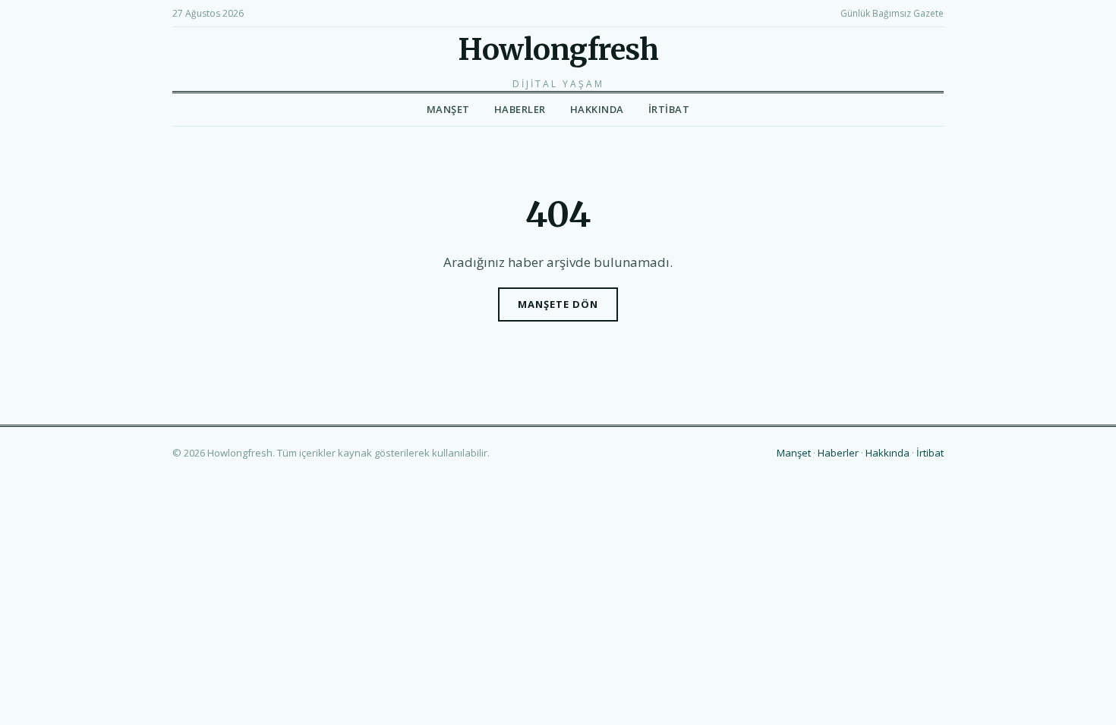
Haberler (520, 109)
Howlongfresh (558, 49)
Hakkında (597, 109)
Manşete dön (558, 304)
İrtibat (669, 109)
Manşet (448, 109)
